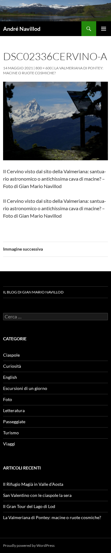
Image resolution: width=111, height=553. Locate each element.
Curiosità (12, 366)
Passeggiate (14, 421)
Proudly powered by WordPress (29, 545)
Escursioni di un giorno (25, 388)
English (10, 377)
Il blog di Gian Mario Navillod (33, 292)
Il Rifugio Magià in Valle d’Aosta (33, 484)
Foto (7, 399)
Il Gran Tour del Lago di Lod (29, 506)
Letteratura (14, 410)
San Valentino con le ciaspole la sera (37, 495)
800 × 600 (43, 68)
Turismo (11, 432)
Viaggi (9, 443)
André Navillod (21, 28)
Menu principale (103, 28)
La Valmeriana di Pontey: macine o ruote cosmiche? (53, 70)
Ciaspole (11, 355)
